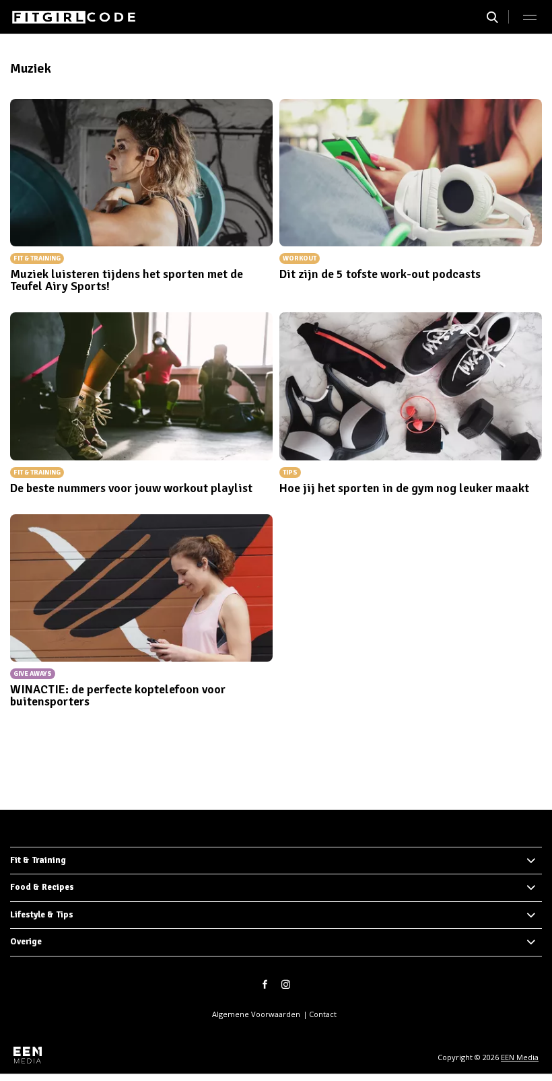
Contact (323, 1014)
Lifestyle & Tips (41, 914)
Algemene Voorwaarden (256, 1014)
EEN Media (520, 1057)
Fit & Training (38, 860)
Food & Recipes (42, 887)
